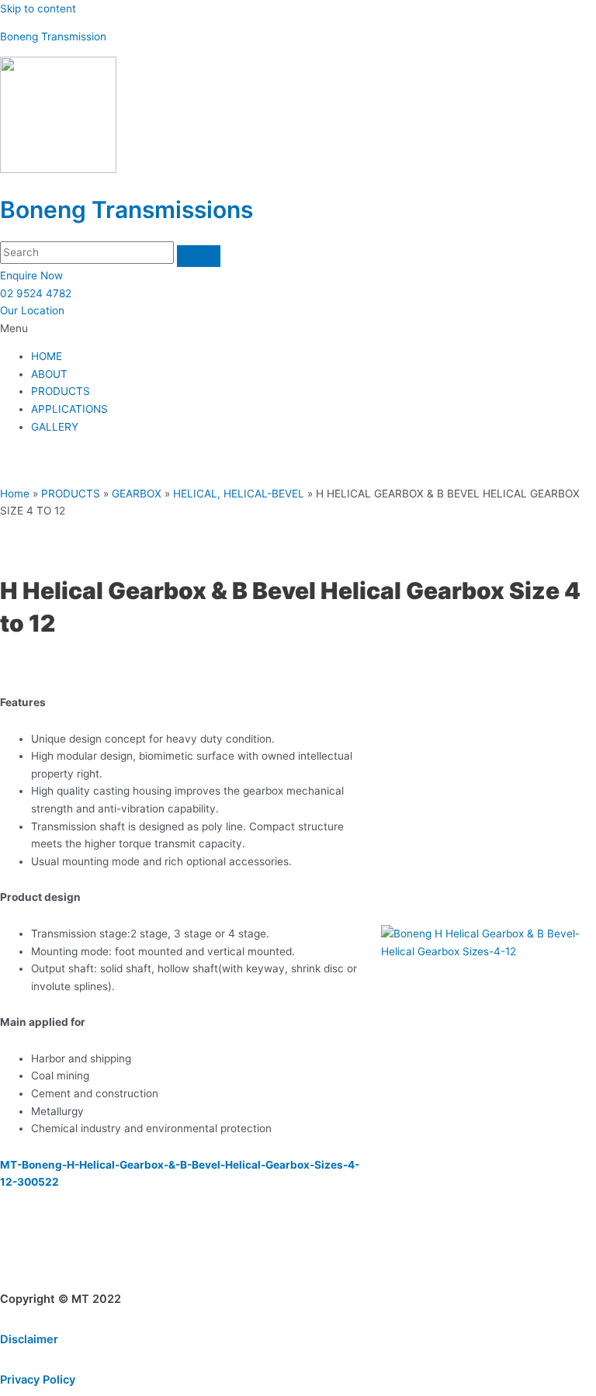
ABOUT (49, 374)
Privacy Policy (37, 1380)
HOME (46, 356)
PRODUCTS (60, 391)
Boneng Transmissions (126, 209)
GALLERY (54, 427)
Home (14, 493)
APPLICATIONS (69, 409)
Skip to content (38, 8)
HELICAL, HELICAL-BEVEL (238, 493)
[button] (298, 329)
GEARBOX (136, 493)
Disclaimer (29, 1339)
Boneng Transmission (53, 36)
